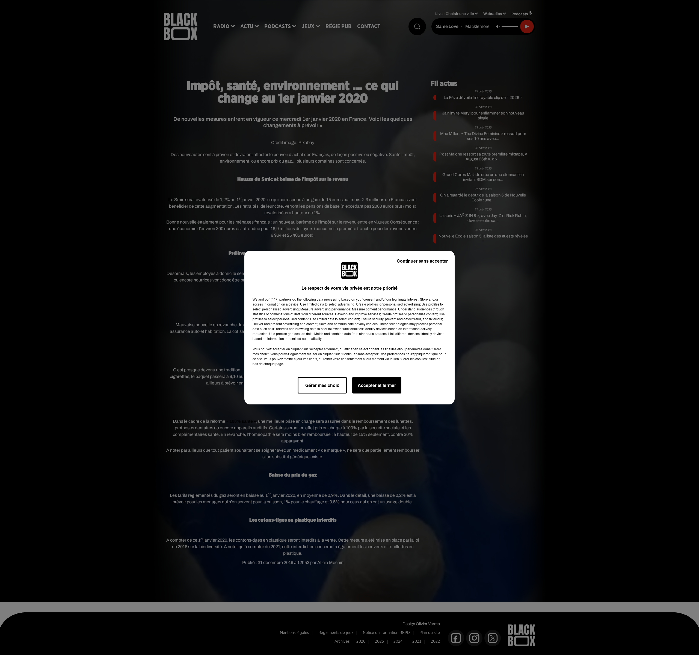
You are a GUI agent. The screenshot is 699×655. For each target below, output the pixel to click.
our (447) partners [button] (278, 299)
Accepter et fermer (377, 385)
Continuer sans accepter (422, 261)
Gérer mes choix (322, 385)
